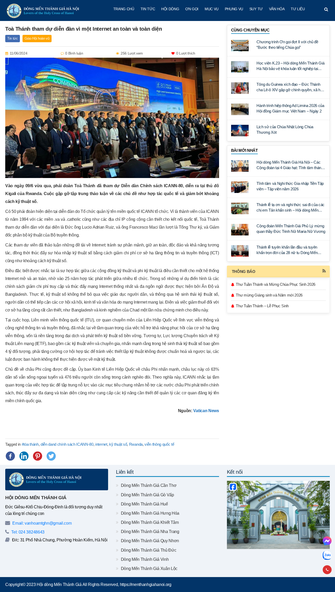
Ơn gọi (191, 9)
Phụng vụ (234, 9)
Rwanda (136, 444)
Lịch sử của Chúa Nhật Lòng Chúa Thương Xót (284, 129)
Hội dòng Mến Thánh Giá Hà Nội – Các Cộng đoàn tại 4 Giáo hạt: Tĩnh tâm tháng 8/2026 (289, 165)
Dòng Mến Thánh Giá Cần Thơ (148, 485)
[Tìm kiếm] (326, 9)
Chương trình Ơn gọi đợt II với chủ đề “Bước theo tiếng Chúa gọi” (287, 45)
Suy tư (256, 9)
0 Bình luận (74, 53)
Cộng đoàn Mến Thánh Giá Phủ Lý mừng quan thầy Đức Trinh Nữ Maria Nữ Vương (290, 229)
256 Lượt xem (132, 53)
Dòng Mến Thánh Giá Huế (144, 504)
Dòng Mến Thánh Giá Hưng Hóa (149, 513)
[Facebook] (10, 456)
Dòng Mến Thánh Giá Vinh (144, 559)
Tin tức (148, 9)
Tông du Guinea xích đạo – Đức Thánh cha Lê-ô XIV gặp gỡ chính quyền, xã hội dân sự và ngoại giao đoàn (289, 87)
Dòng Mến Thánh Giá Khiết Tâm (149, 522)
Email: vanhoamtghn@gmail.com (41, 523)
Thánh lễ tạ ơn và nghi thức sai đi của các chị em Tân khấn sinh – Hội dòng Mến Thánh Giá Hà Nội (290, 207)
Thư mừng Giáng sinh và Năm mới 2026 (269, 295)
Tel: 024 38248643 (27, 532)
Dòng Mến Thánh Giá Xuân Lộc (148, 568)
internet (101, 444)
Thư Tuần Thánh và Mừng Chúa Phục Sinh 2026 (275, 284)
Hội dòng (170, 9)
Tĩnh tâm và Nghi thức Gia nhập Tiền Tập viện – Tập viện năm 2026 (290, 186)
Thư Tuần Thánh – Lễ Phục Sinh (262, 306)
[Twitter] (51, 456)
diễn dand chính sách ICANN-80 (67, 444)
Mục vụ (212, 9)
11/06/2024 (18, 53)
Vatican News (206, 410)
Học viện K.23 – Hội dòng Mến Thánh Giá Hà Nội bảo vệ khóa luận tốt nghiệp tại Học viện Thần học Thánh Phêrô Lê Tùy (290, 66)
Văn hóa (277, 9)
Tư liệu (298, 9)
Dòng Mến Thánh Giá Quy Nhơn (149, 541)
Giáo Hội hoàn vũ (37, 38)
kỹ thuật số (118, 444)
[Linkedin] (24, 456)
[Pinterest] (37, 456)
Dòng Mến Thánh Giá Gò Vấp (147, 495)
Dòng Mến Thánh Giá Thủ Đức (148, 550)
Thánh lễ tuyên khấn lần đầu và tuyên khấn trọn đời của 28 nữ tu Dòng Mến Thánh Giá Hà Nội (286, 250)
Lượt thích (185, 53)
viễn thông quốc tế (159, 444)
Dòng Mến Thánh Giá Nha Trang (149, 531)
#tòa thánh (30, 444)
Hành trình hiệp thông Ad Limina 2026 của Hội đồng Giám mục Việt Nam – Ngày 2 (290, 108)
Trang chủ (123, 9)
